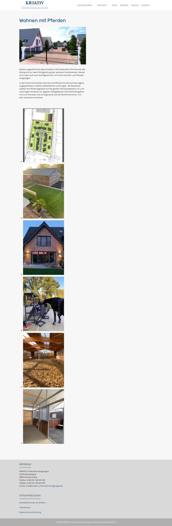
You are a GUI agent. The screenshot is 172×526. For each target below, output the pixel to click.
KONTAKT (145, 5)
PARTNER (124, 5)
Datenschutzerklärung (30, 512)
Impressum (24, 507)
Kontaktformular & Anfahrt (32, 502)
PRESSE (135, 5)
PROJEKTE (102, 5)
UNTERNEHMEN (84, 5)
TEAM (114, 5)
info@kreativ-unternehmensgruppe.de (44, 486)
